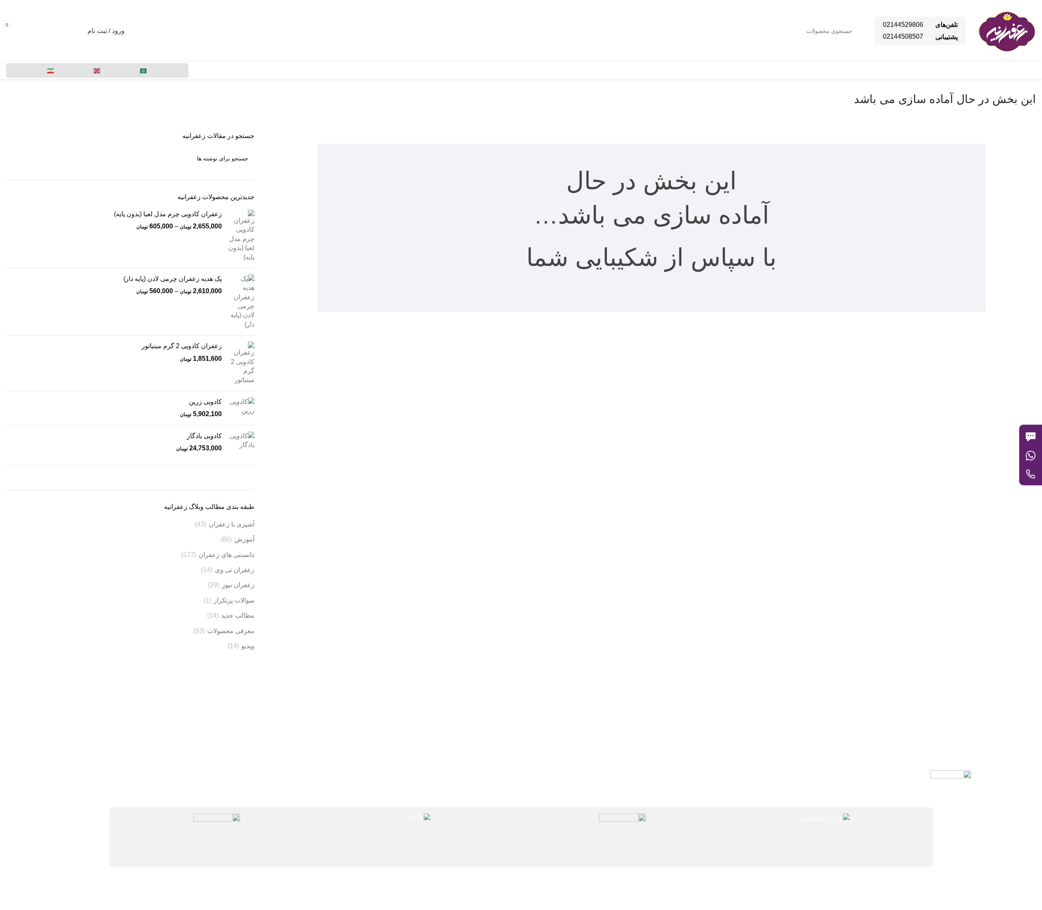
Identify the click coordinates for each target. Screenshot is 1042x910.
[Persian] (51, 70)
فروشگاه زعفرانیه (366, 702)
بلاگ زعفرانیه (372, 716)
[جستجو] (15, 158)
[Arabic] (143, 70)
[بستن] (1023, 414)
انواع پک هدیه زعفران (162, 702)
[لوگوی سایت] (1007, 30)
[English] (97, 70)
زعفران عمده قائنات (163, 716)
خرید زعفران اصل (166, 774)
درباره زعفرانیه (369, 745)
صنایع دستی (173, 745)
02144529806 (903, 24)
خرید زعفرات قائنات (163, 731)
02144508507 (903, 36)
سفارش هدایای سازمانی (157, 760)
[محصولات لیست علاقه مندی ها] (76, 31)
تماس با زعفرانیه (367, 731)
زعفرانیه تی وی (369, 760)
